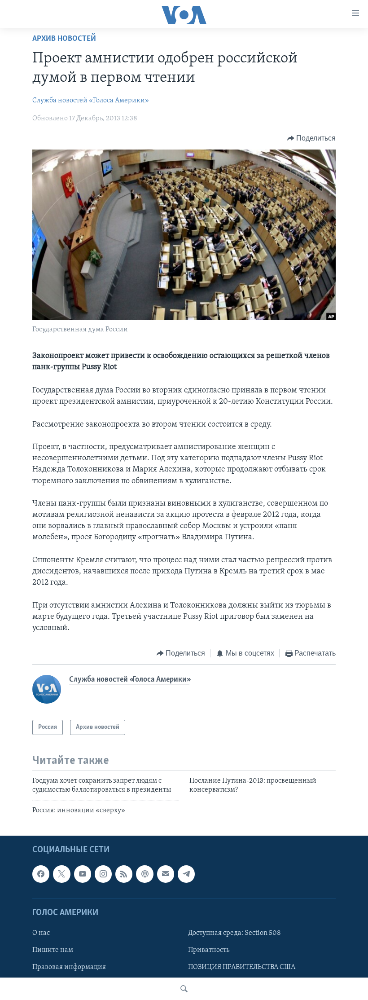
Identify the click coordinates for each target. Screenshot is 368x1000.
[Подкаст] (144, 874)
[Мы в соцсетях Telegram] (186, 874)
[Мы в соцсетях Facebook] (40, 874)
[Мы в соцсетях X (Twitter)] (61, 874)
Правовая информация (69, 967)
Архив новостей (64, 39)
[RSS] (123, 874)
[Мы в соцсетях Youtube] (82, 874)
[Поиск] (184, 989)
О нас (41, 933)
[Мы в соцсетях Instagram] (103, 874)
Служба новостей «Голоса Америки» (90, 100)
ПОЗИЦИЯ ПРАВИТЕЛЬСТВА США (241, 967)
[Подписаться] (165, 874)
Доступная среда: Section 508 (234, 933)
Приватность (208, 950)
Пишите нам (52, 950)
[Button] (311, 138)
